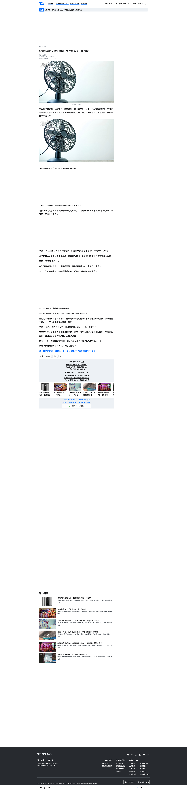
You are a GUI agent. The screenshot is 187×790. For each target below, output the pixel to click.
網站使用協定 (120, 769)
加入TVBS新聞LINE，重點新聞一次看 (76, 402)
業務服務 (143, 769)
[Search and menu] (146, 4)
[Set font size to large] (146, 788)
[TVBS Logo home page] (46, 3)
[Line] (132, 755)
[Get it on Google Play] (143, 782)
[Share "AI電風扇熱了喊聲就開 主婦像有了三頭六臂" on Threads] (45, 788)
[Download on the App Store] (129, 782)
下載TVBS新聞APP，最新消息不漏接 (77, 400)
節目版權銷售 (144, 763)
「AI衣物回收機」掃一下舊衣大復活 (76, 380)
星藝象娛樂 (132, 774)
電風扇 (48, 356)
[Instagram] (140, 755)
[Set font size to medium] (142, 788)
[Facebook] (128, 755)
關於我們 (105, 763)
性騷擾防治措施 (120, 766)
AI (60, 356)
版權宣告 (118, 771)
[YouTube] (144, 755)
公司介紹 (132, 763)
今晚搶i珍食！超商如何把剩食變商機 (76, 378)
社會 (134, 3)
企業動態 (132, 766)
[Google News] (148, 755)
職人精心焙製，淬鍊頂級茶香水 (76, 367)
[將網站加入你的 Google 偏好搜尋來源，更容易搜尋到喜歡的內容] (76, 406)
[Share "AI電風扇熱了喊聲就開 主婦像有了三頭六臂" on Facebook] (49, 788)
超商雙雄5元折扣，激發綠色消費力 (76, 375)
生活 (115, 3)
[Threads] (136, 755)
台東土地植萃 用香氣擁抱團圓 (76, 365)
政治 (120, 3)
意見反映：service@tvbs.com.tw (47, 763)
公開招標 (143, 766)
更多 (140, 3)
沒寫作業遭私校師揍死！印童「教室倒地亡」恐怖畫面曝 (62, 10)
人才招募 (132, 769)
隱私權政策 (119, 763)
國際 (129, 3)
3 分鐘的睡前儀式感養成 (76, 369)
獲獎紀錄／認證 (145, 774)
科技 (41, 356)
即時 (110, 3)
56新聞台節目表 (107, 766)
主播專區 (132, 771)
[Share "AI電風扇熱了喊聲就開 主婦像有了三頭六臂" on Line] (41, 788)
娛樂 (124, 3)
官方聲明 (143, 771)
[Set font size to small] (138, 788)
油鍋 (55, 356)
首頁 (106, 3)
